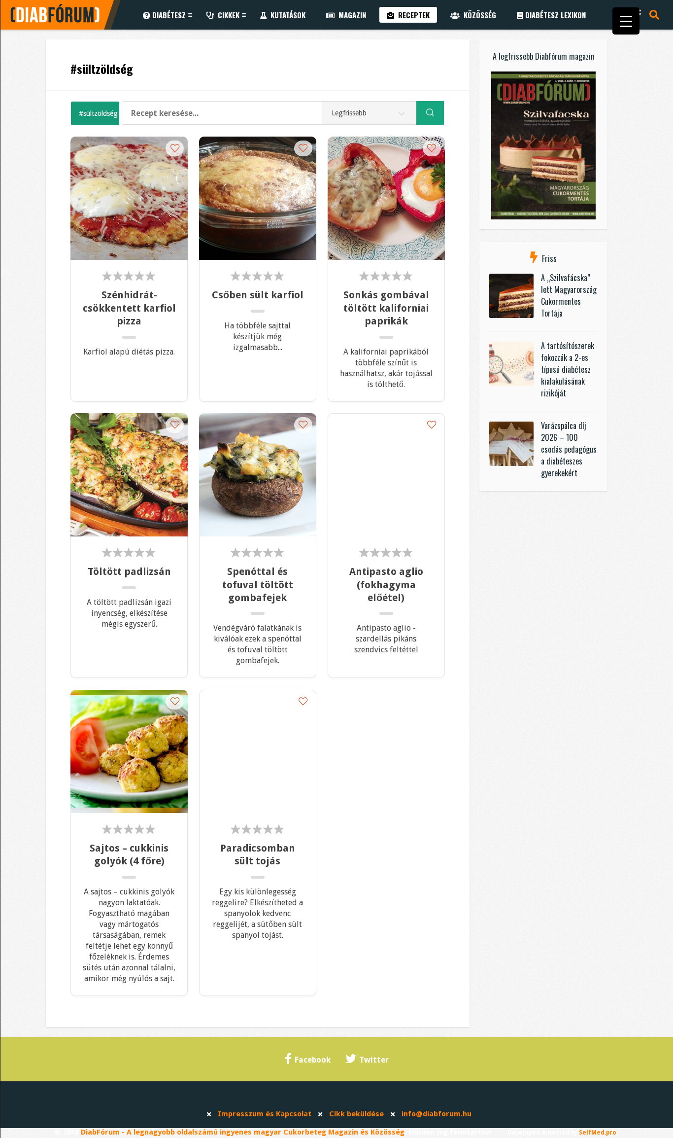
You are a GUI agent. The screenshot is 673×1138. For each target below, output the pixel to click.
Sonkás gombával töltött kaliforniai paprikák (386, 308)
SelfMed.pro (597, 1132)
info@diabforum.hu (436, 1113)
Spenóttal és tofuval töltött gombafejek (257, 585)
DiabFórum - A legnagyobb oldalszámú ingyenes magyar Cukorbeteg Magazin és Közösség (242, 1132)
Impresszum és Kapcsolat (264, 1113)
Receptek (412, 14)
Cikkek (226, 14)
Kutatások (286, 14)
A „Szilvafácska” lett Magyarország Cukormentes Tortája (569, 295)
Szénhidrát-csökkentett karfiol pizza (129, 308)
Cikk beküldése (356, 1113)
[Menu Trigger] (625, 21)
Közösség (478, 14)
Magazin (350, 14)
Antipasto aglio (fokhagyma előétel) (386, 585)
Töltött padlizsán (129, 571)
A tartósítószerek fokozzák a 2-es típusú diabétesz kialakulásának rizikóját (567, 369)
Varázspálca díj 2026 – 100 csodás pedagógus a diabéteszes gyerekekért (569, 449)
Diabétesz (168, 14)
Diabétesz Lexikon (554, 14)
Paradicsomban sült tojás (257, 854)
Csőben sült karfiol (257, 295)
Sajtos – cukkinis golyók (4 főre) (129, 854)
